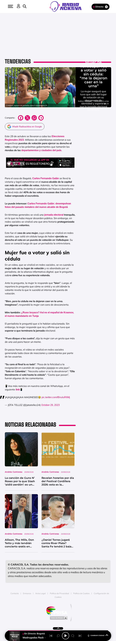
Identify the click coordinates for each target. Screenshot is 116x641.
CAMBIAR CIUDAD (97, 635)
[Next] (80, 635)
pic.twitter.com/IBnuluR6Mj (56, 397)
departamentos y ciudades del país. (41, 150)
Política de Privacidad (59, 593)
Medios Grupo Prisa (58, 618)
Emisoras (27, 593)
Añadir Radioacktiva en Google (27, 126)
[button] (10, 6)
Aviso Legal (40, 593)
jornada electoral (53, 214)
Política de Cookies (81, 593)
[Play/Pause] (65, 635)
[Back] (51, 635)
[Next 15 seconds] (72, 635)
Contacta (15, 593)
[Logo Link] (67, 6)
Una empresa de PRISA (58, 610)
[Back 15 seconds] (58, 635)
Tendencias (18, 61)
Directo (99, 6)
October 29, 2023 (50, 405)
